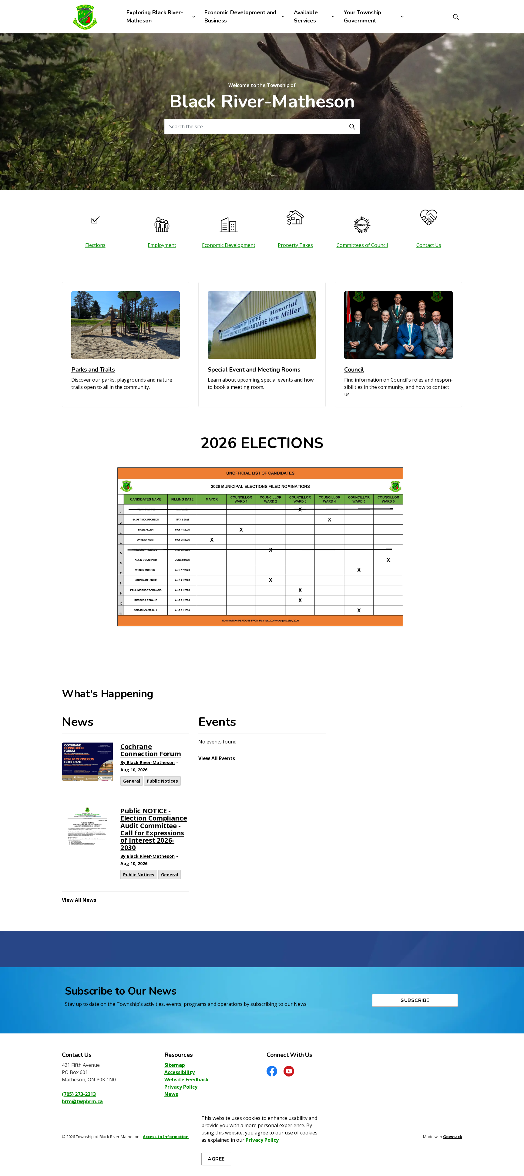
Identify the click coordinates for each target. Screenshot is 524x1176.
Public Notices (162, 781)
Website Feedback (186, 1079)
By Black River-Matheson (147, 762)
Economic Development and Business (240, 16)
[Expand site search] (455, 16)
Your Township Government (362, 16)
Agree (216, 1159)
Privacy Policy (262, 1140)
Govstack (452, 1136)
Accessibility (179, 1072)
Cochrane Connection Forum (150, 750)
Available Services (306, 16)
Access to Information (166, 1136)
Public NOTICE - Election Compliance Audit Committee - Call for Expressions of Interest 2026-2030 (153, 829)
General (131, 781)
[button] (352, 126)
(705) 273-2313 (79, 1094)
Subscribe (415, 1000)
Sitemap (174, 1065)
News (171, 1094)
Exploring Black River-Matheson (154, 16)
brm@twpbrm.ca (82, 1101)
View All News (79, 900)
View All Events (216, 758)
